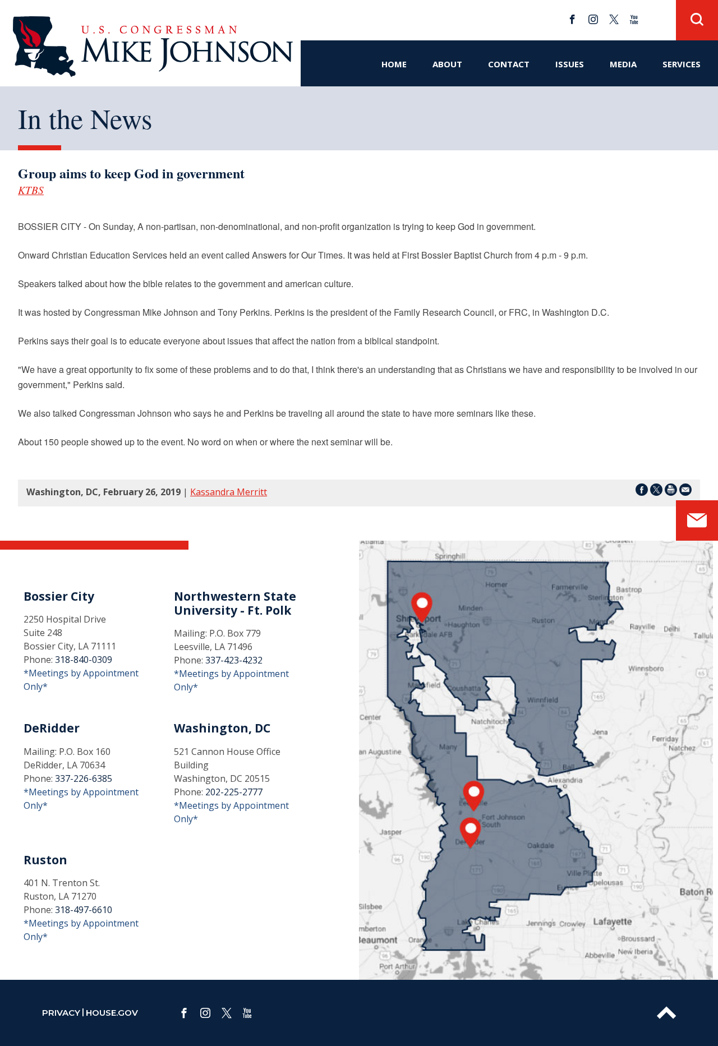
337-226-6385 (83, 778)
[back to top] (666, 1012)
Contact (509, 64)
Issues (569, 64)
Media (623, 64)
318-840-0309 (83, 659)
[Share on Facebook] (642, 491)
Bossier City (59, 596)
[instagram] (593, 19)
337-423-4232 (234, 660)
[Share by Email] (685, 491)
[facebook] (572, 19)
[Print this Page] (671, 491)
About (447, 64)
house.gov (112, 1012)
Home (394, 64)
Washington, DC (222, 728)
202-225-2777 (234, 792)
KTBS (31, 189)
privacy (61, 1012)
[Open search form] (697, 20)
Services (681, 64)
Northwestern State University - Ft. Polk (235, 603)
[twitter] (614, 19)
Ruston (45, 860)
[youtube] (634, 19)
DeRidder (52, 728)
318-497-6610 (83, 910)
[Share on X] (656, 491)
